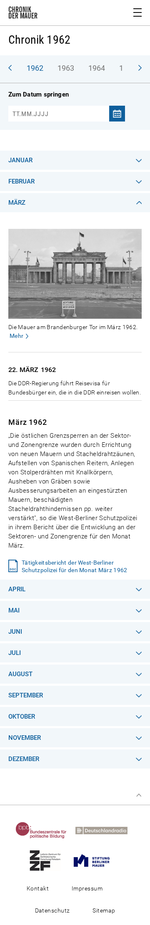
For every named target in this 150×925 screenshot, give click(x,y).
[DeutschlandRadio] (104, 830)
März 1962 (27, 422)
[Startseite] (23, 14)
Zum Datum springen (38, 94)
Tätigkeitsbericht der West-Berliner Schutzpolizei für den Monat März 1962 (74, 566)
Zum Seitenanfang (139, 795)
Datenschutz (52, 910)
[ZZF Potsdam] (49, 860)
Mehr (16, 335)
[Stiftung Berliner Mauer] (95, 860)
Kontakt (38, 888)
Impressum (87, 888)
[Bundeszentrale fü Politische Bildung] (44, 830)
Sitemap (103, 910)
